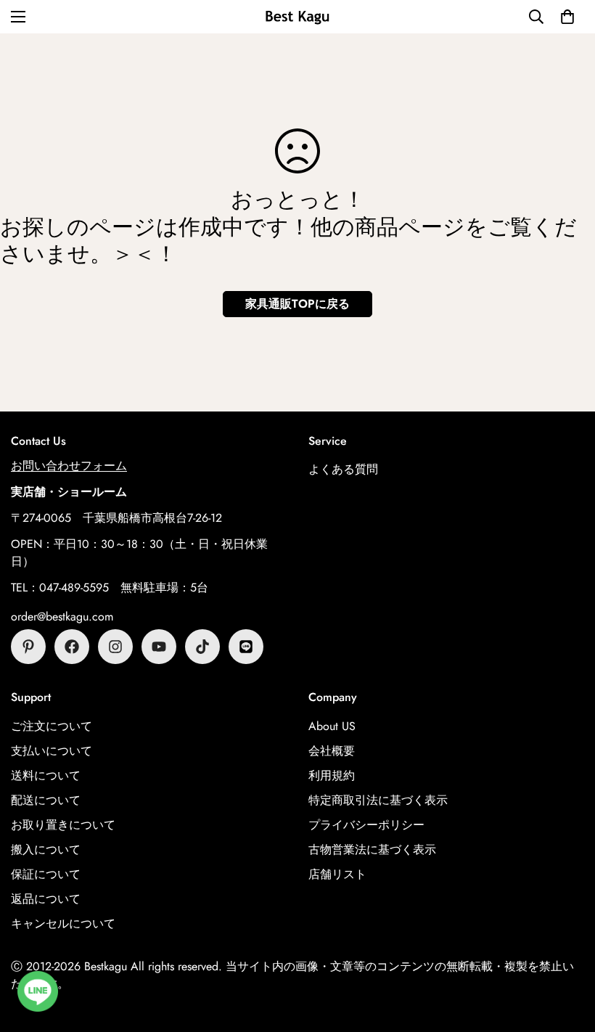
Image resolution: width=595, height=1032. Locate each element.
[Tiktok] (202, 646)
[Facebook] (71, 646)
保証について (46, 874)
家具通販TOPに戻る (297, 303)
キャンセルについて (63, 923)
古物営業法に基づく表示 (372, 849)
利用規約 (331, 775)
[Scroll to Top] (566, 953)
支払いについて (51, 750)
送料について (46, 775)
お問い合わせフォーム (69, 465)
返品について (46, 898)
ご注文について (51, 726)
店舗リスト (337, 874)
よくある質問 (343, 469)
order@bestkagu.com (62, 616)
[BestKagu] (297, 16)
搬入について (46, 849)
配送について (46, 800)
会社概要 (331, 750)
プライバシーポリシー (366, 824)
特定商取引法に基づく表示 (378, 800)
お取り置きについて (63, 824)
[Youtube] (158, 646)
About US (332, 726)
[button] (567, 16)
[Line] (246, 646)
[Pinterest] (28, 646)
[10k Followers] (115, 646)
